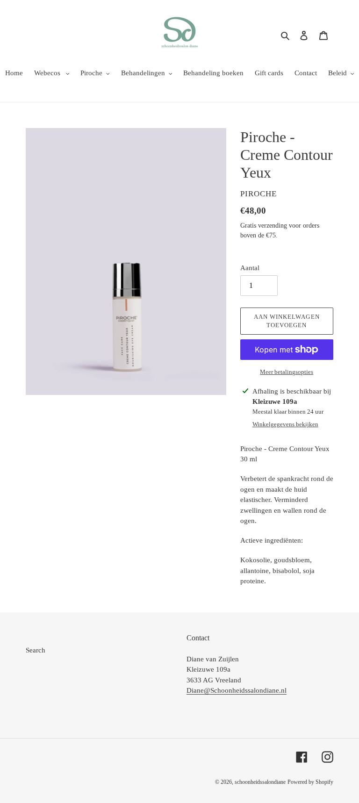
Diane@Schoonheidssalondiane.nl (237, 690)
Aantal (249, 268)
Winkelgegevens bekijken (285, 424)
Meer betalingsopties (286, 371)
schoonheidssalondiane (260, 782)
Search (35, 650)
